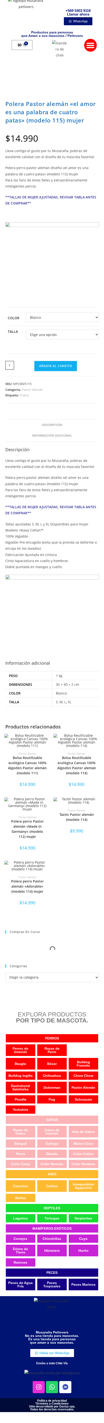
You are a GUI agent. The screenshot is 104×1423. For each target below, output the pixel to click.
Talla (13, 331)
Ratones (20, 1262)
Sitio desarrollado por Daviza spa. (52, 1406)
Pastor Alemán (32, 389)
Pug (52, 1099)
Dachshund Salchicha (20, 1087)
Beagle (20, 1064)
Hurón (83, 1250)
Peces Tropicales (51, 1284)
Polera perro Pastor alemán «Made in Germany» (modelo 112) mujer (27, 829)
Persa (20, 1154)
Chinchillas (52, 1239)
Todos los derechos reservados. (52, 1409)
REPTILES (52, 1208)
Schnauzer (83, 1099)
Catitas (52, 1186)
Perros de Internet (20, 1050)
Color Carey (20, 1164)
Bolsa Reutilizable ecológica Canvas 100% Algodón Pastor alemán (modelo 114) (76, 765)
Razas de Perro (52, 1050)
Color (13, 318)
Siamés (52, 1154)
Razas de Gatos (20, 1131)
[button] (90, 45)
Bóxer (52, 1064)
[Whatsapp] (52, 1387)
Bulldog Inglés (20, 1076)
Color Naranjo (52, 1164)
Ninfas (20, 1198)
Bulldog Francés (83, 1063)
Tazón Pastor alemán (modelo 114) (76, 817)
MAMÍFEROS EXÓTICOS (52, 1228)
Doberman (52, 1087)
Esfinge (52, 1143)
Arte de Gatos (83, 1132)
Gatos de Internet (52, 1131)
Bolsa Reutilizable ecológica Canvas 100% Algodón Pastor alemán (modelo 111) (27, 765)
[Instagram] (39, 1387)
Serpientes (83, 1218)
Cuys (83, 1239)
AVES (52, 1174)
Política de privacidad (52, 1400)
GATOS (52, 1120)
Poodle (20, 1099)
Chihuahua (52, 1076)
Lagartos (20, 1218)
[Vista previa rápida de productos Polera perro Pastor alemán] (48, 806)
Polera (24, 395)
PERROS (52, 1038)
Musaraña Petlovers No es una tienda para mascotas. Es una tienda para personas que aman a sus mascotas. (52, 1337)
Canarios (20, 1186)
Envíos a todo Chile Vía (52, 1363)
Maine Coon (83, 1143)
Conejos (20, 1239)
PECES (52, 1273)
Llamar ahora (78, 14)
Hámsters (52, 1250)
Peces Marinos (83, 1284)
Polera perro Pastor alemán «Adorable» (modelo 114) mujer (27, 886)
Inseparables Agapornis (83, 1186)
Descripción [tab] (52, 425)
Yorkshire (20, 1110)
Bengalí (20, 1143)
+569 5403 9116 (78, 10)
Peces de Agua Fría (20, 1284)
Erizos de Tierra (20, 1250)
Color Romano (83, 1164)
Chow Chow (83, 1076)
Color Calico (83, 1154)
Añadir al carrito (55, 366)
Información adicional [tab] (52, 435)
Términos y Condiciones (52, 1403)
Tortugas (52, 1218)
